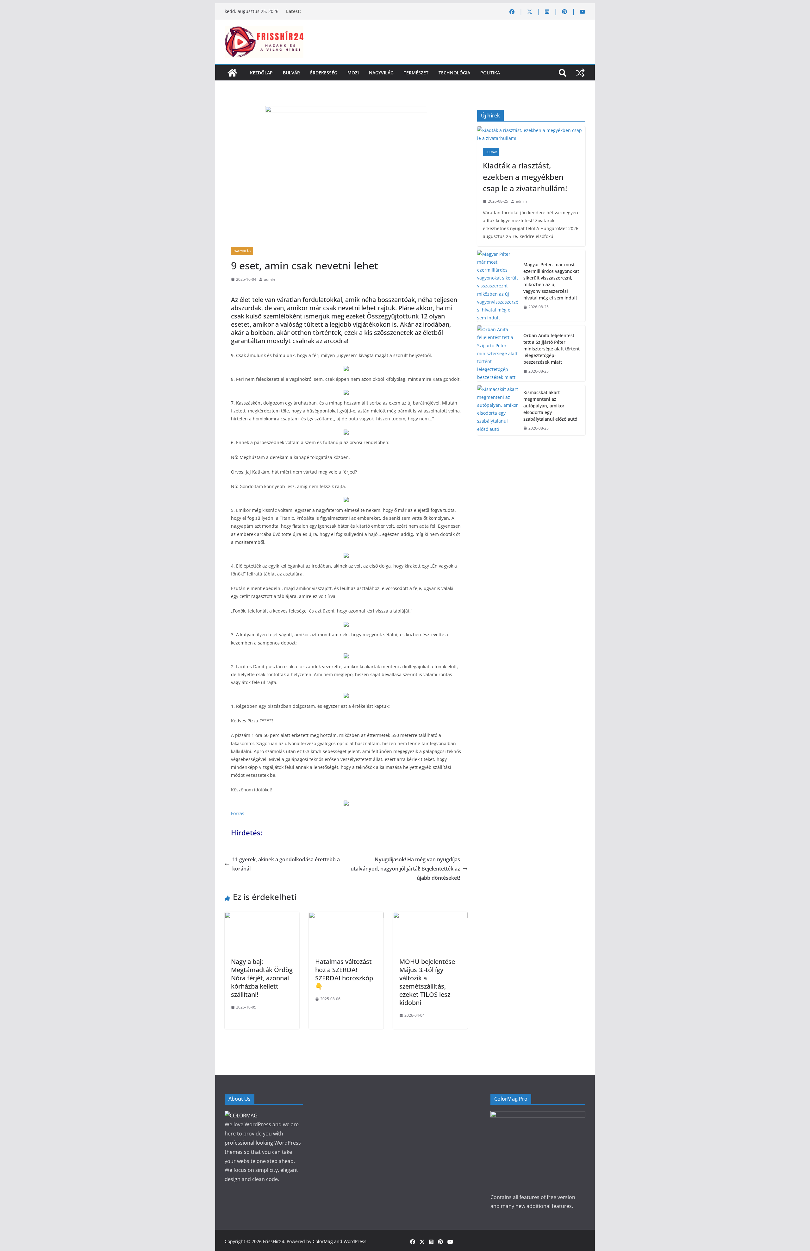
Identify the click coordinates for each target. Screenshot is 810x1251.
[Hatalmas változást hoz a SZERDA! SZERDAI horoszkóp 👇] (346, 916)
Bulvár (291, 73)
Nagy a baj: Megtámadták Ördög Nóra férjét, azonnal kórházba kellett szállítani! (262, 978)
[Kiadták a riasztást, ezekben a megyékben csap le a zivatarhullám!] (531, 134)
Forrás (237, 813)
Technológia (454, 73)
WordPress (355, 1241)
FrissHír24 (273, 1241)
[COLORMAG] (241, 1115)
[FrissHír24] (232, 73)
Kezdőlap (261, 73)
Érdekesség (323, 73)
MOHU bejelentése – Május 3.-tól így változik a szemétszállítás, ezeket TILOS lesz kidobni (429, 982)
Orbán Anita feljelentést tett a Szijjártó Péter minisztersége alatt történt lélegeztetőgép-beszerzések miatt (551, 348)
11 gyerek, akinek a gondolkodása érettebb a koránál (286, 864)
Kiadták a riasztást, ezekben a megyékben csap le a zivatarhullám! (525, 176)
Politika (490, 73)
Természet (416, 73)
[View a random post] (580, 73)
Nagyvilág (381, 73)
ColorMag (323, 1241)
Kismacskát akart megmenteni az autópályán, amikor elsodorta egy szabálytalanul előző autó (550, 405)
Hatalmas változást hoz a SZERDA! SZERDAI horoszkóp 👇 (344, 973)
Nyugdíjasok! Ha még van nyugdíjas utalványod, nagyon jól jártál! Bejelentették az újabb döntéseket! (405, 868)
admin (269, 279)
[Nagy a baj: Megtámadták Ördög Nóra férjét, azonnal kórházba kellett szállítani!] (262, 916)
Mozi (353, 73)
